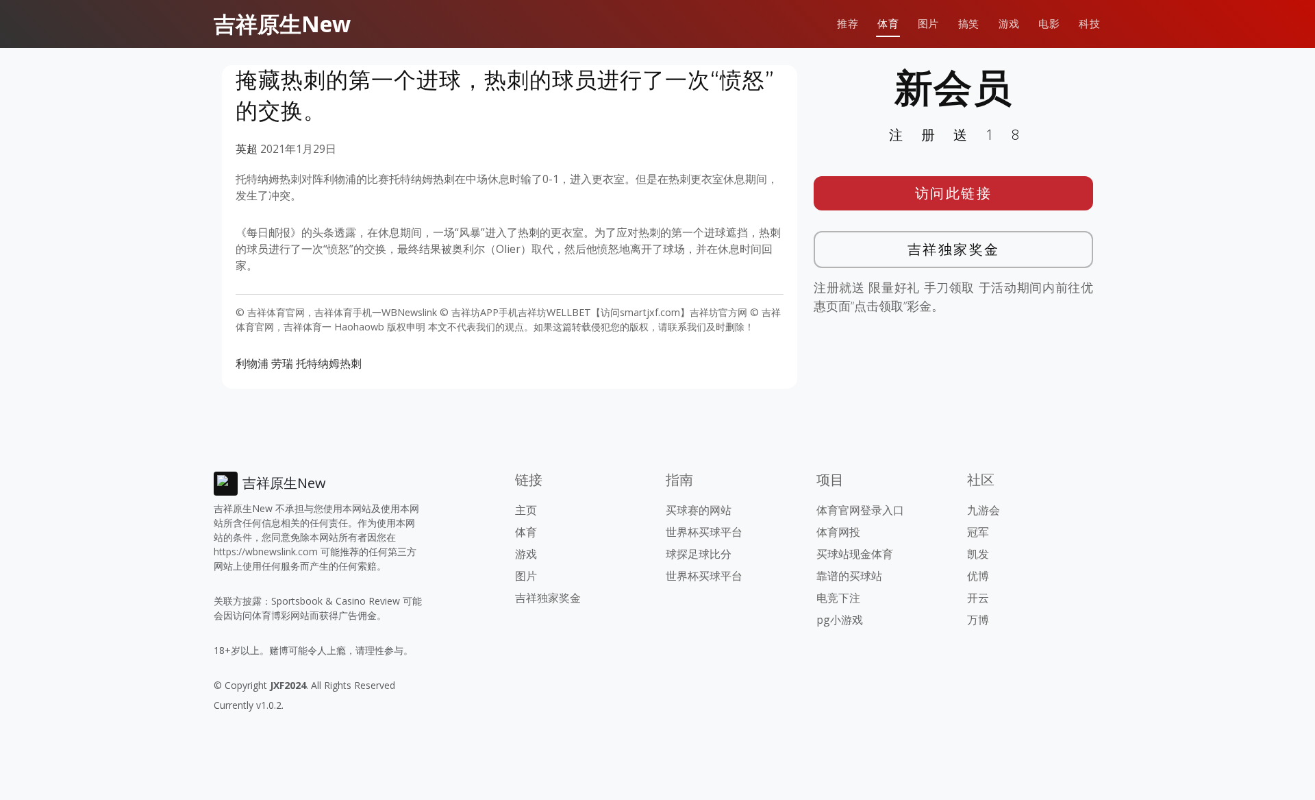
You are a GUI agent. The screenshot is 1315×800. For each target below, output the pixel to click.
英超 (247, 148)
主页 (526, 510)
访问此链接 (953, 193)
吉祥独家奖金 (953, 249)
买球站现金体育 (854, 553)
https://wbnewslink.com (266, 551)
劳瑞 (282, 363)
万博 (978, 619)
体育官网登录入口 (860, 510)
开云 (978, 597)
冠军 (978, 532)
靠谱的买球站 (849, 575)
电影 (1049, 23)
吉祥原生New (282, 23)
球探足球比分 (698, 553)
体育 (888, 23)
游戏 (1009, 23)
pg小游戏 (839, 619)
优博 (978, 575)
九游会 (983, 510)
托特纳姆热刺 (329, 363)
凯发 (978, 553)
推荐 (847, 23)
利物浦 (252, 363)
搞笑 (968, 23)
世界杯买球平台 (704, 532)
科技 (1089, 23)
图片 (928, 23)
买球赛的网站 (698, 510)
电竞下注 (838, 597)
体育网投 (838, 532)
